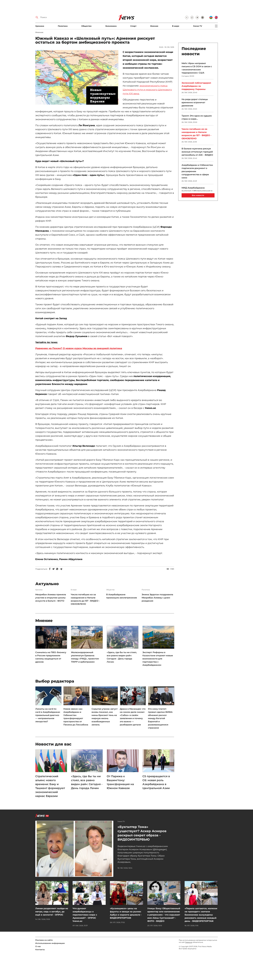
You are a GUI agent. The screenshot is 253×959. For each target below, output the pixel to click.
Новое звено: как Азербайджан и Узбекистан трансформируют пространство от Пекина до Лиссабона (75, 717)
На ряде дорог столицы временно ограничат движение (195, 102)
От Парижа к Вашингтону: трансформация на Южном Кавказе (120, 782)
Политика (62, 26)
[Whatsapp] (57, 569)
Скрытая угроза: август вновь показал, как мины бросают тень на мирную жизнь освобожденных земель (105, 717)
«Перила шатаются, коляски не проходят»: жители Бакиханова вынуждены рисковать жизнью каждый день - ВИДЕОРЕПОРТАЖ (201, 914)
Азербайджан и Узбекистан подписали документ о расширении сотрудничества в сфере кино (197, 171)
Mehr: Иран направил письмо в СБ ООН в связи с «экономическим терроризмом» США (197, 68)
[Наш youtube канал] (186, 17)
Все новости (198, 195)
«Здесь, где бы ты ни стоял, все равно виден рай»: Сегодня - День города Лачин (122, 657)
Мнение (154, 26)
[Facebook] (49, 569)
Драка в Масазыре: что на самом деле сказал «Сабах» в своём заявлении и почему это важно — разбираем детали (132, 717)
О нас (38, 946)
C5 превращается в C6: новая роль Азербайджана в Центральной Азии (156, 782)
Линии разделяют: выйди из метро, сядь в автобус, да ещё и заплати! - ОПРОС (51, 911)
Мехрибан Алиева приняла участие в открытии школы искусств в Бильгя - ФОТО (50, 597)
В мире (175, 26)
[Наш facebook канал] (192, 17)
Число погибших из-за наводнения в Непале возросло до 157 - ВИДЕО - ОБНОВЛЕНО (85, 599)
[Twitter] (53, 569)
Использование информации (50, 943)
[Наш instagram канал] (202, 17)
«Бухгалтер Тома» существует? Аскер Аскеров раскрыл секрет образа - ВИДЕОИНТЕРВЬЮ (142, 833)
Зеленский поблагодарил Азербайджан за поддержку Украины (196, 86)
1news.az (188, 942)
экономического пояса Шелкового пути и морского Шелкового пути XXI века (147, 89)
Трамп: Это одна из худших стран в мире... (197, 117)
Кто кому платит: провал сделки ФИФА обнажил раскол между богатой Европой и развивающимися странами (160, 718)
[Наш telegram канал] (197, 17)
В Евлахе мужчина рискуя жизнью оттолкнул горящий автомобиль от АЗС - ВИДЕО (197, 151)
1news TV (197, 26)
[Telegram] (61, 569)
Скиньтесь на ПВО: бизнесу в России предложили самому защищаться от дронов (50, 657)
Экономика (110, 26)
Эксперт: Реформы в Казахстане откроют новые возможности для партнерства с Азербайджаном (157, 658)
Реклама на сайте (44, 940)
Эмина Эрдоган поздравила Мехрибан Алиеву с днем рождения (157, 597)
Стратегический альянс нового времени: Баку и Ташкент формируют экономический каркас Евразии (50, 786)
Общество (86, 26)
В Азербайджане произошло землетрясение (121, 596)
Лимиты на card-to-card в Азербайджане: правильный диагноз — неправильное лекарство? (47, 715)
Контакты (40, 949)
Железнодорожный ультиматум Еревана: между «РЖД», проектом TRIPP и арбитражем (85, 657)
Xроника (39, 26)
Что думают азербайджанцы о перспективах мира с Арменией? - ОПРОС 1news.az (85, 914)
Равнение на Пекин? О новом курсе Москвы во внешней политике (78, 348)
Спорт (133, 26)
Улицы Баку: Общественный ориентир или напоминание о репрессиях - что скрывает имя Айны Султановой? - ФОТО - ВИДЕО (163, 914)
